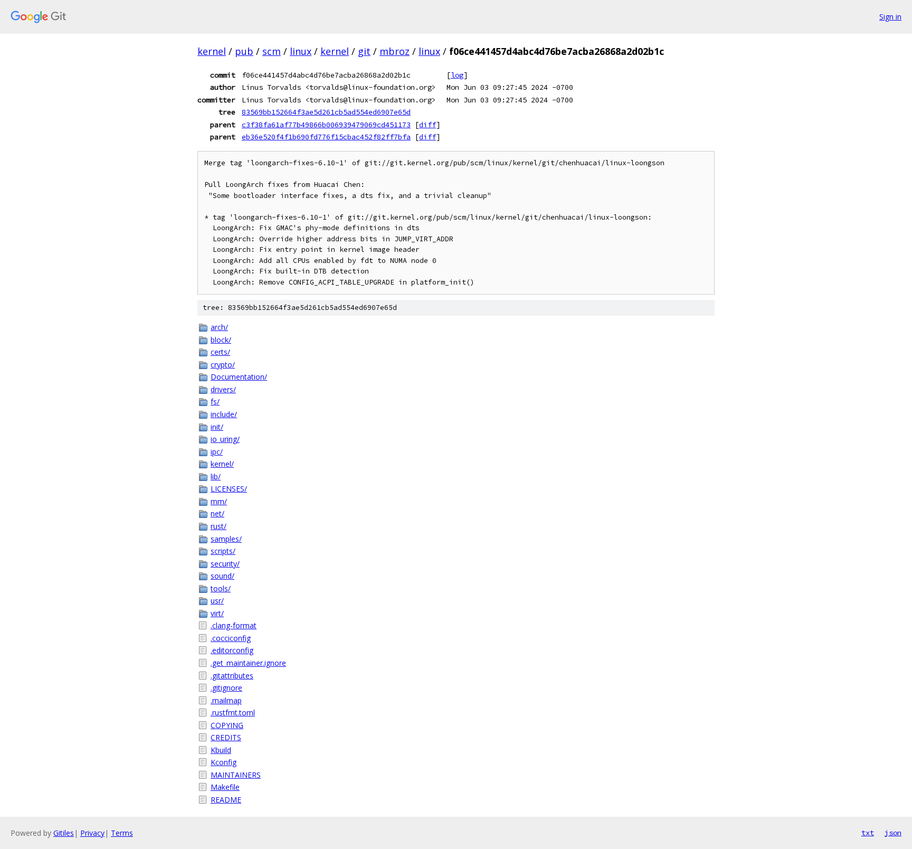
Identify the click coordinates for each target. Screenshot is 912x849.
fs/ (215, 402)
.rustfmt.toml (233, 713)
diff (427, 124)
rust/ (218, 526)
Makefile (225, 787)
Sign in (890, 17)
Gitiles (63, 833)
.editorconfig (232, 650)
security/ (225, 564)
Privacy (92, 833)
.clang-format (233, 625)
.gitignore (226, 688)
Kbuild (221, 750)
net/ (217, 513)
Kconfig (223, 762)
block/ (221, 340)
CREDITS (226, 737)
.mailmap (226, 700)
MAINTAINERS (236, 775)
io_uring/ (225, 439)
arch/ (219, 327)
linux (300, 51)
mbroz (394, 51)
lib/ (216, 476)
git (364, 51)
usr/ (217, 601)
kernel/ (222, 464)
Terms (122, 833)
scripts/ (223, 551)
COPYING (227, 725)
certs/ (220, 352)
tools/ (221, 588)
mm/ (219, 501)
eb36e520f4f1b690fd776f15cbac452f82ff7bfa (326, 137)
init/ (217, 427)
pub (244, 51)
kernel (211, 51)
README (226, 800)
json (893, 832)
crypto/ (223, 365)
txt (867, 832)
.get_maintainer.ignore (248, 663)
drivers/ (223, 389)
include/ (224, 414)
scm (271, 51)
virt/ (217, 613)
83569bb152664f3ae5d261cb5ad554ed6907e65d (326, 112)
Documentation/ (239, 377)
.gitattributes (232, 676)
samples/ (226, 539)
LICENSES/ (229, 489)
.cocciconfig (231, 638)
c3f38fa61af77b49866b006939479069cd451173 (326, 124)
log (457, 75)
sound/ (222, 576)
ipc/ (217, 452)
